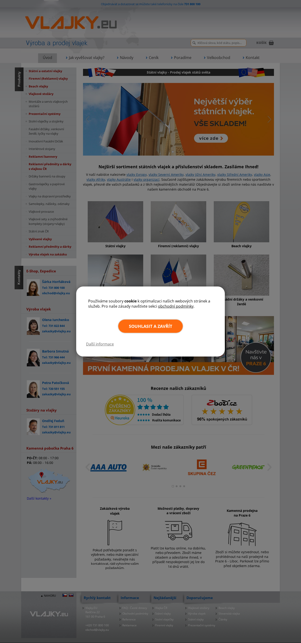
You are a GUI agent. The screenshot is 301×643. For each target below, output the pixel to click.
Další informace (100, 344)
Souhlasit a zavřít (150, 326)
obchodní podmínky (176, 306)
